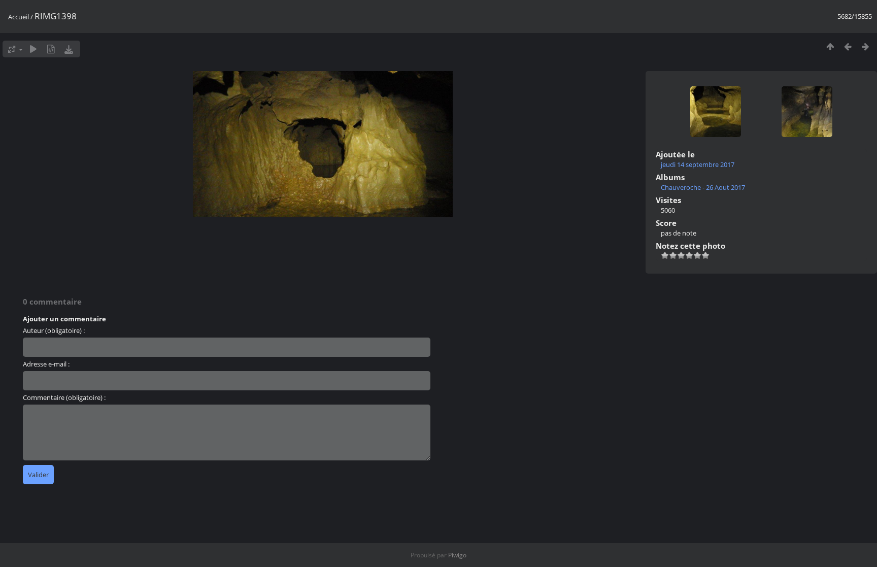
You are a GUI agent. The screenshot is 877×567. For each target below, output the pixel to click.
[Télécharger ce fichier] (69, 49)
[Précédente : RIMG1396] (848, 46)
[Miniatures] (830, 46)
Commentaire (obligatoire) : (64, 397)
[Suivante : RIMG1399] (865, 46)
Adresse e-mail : (46, 364)
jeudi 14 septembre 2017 (697, 164)
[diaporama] (33, 49)
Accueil (18, 16)
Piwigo (457, 555)
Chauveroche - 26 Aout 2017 (703, 187)
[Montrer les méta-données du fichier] (51, 49)
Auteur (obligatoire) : (54, 330)
